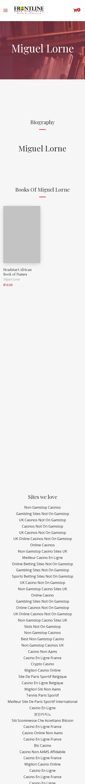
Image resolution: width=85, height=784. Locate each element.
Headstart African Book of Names (17, 271)
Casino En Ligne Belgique (42, 682)
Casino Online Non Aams (42, 733)
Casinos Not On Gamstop (42, 526)
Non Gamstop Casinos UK (42, 645)
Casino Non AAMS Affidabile (42, 751)
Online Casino (42, 595)
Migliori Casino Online (42, 670)
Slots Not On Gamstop (42, 626)
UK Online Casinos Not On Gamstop (42, 538)
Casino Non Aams (42, 651)
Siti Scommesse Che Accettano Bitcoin (42, 720)
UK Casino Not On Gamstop (42, 582)
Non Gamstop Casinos (42, 507)
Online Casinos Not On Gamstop (42, 607)
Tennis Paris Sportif (42, 695)
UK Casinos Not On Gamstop (42, 520)
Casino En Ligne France (42, 657)
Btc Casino (42, 745)
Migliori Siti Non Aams (42, 689)
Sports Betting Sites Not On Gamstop (42, 576)
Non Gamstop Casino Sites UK (42, 551)
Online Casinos (42, 545)
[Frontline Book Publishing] (29, 11)
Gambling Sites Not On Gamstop (42, 513)
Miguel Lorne (42, 148)
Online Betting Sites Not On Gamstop (42, 564)
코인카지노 (42, 714)
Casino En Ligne (42, 707)
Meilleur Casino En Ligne (42, 557)
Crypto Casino (42, 664)
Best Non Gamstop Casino (42, 639)
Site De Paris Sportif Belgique (43, 676)
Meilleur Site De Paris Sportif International (42, 701)
